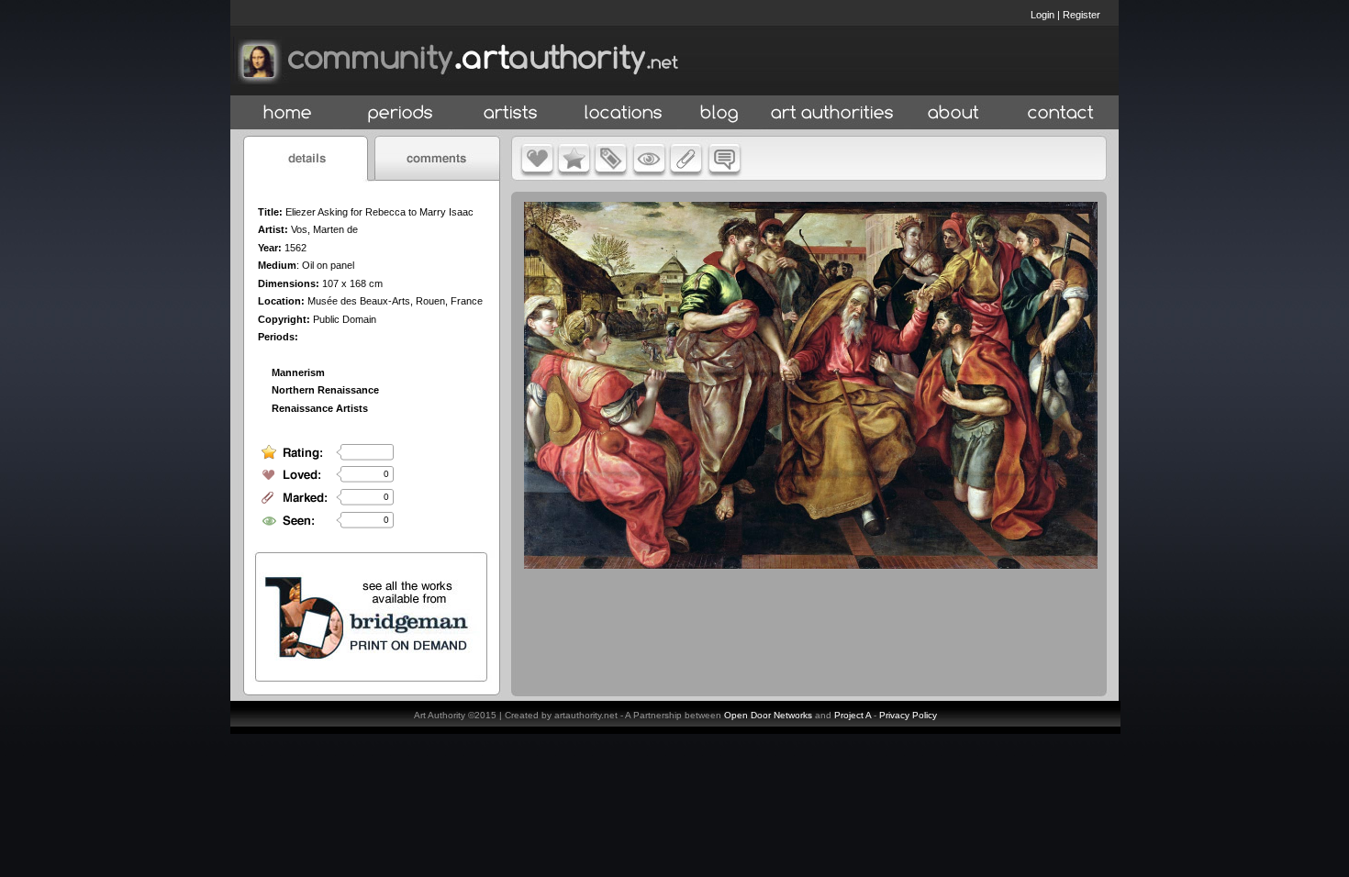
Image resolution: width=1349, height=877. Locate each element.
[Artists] (511, 113)
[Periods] (400, 113)
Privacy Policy (908, 715)
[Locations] (622, 113)
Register (1081, 14)
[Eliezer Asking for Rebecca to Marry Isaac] (811, 564)
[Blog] (719, 113)
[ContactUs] (1061, 113)
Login (1042, 14)
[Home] (287, 113)
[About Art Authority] (953, 113)
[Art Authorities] (832, 113)
